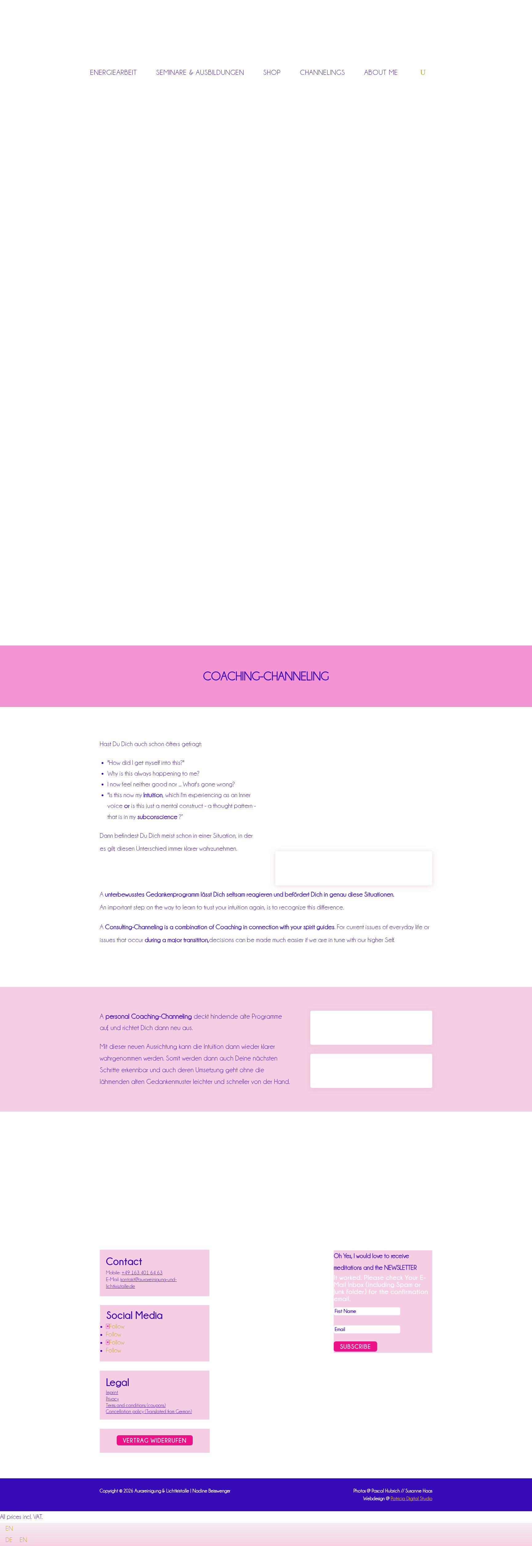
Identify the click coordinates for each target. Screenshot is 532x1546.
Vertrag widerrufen (155, 1440)
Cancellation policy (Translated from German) (149, 1411)
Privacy (112, 1398)
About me (381, 72)
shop (272, 72)
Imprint (112, 1392)
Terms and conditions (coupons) (136, 1405)
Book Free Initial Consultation (371, 1071)
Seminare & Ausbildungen (200, 72)
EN (9, 1528)
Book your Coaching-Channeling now (353, 868)
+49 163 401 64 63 (142, 1272)
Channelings (322, 72)
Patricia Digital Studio (411, 1498)
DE (10, 1540)
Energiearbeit (113, 72)
